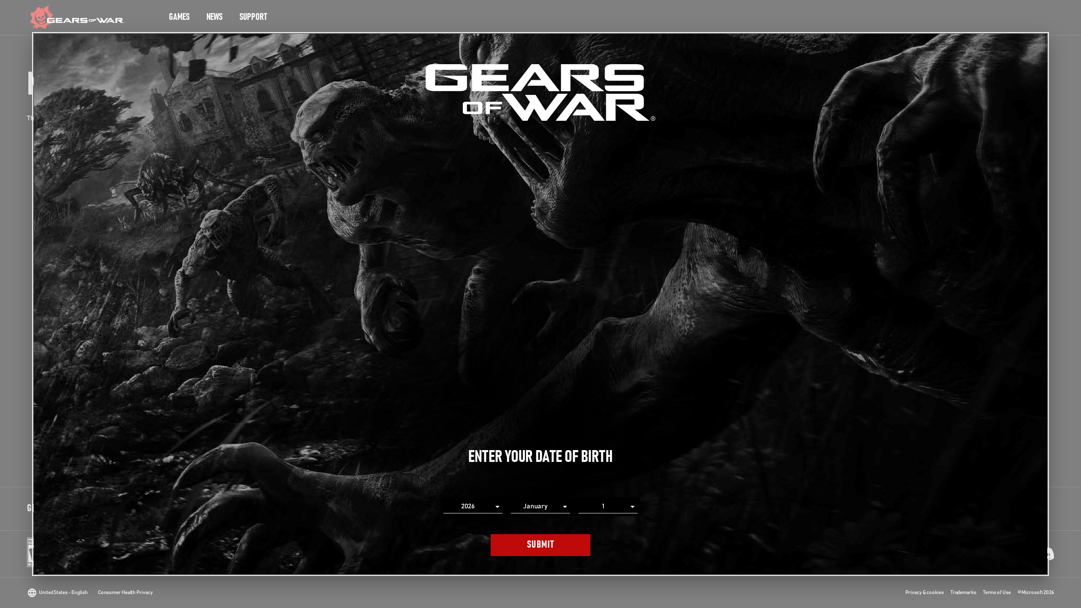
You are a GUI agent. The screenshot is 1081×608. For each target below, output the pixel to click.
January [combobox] (535, 506)
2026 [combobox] (468, 506)
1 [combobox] (603, 506)
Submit (540, 545)
